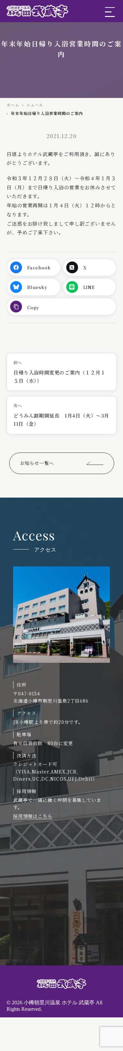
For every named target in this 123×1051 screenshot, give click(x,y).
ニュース (34, 104)
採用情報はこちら (32, 816)
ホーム (13, 104)
